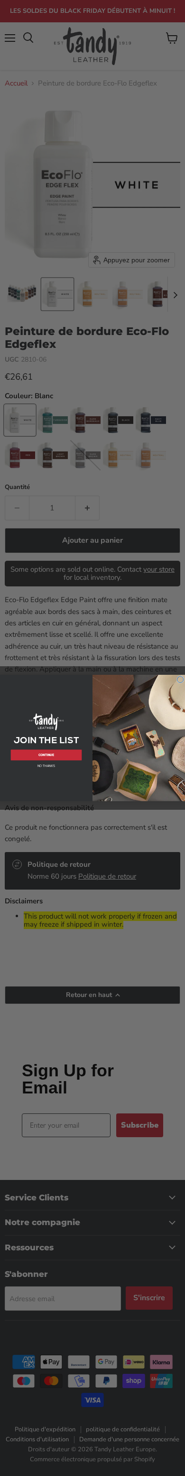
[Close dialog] (180, 679)
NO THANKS (46, 766)
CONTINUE (46, 755)
